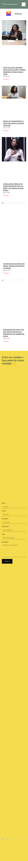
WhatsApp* (5, 518)
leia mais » (6, 79)
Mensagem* (5, 542)
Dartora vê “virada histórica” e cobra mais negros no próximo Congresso (13, 123)
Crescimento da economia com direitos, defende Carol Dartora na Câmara (14, 266)
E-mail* (4, 511)
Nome (3, 503)
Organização (5, 526)
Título (3, 534)
